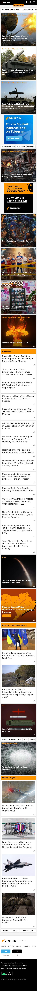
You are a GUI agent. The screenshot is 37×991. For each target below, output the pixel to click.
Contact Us (4, 966)
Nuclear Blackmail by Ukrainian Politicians (16, 317)
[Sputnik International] (6, 3)
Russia (18, 946)
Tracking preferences (19, 968)
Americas (11, 946)
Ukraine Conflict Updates (13, 625)
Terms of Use (19, 963)
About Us (4, 963)
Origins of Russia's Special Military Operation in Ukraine (18, 152)
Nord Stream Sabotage (9, 744)
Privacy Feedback (6, 968)
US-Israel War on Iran (9, 283)
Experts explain (9, 777)
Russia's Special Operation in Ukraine (14, 15)
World (4, 215)
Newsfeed (6, 351)
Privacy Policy (22, 966)
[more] (34, 44)
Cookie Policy (13, 966)
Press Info (11, 963)
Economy (26, 946)
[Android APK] (7, 974)
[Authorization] (26, 2)
